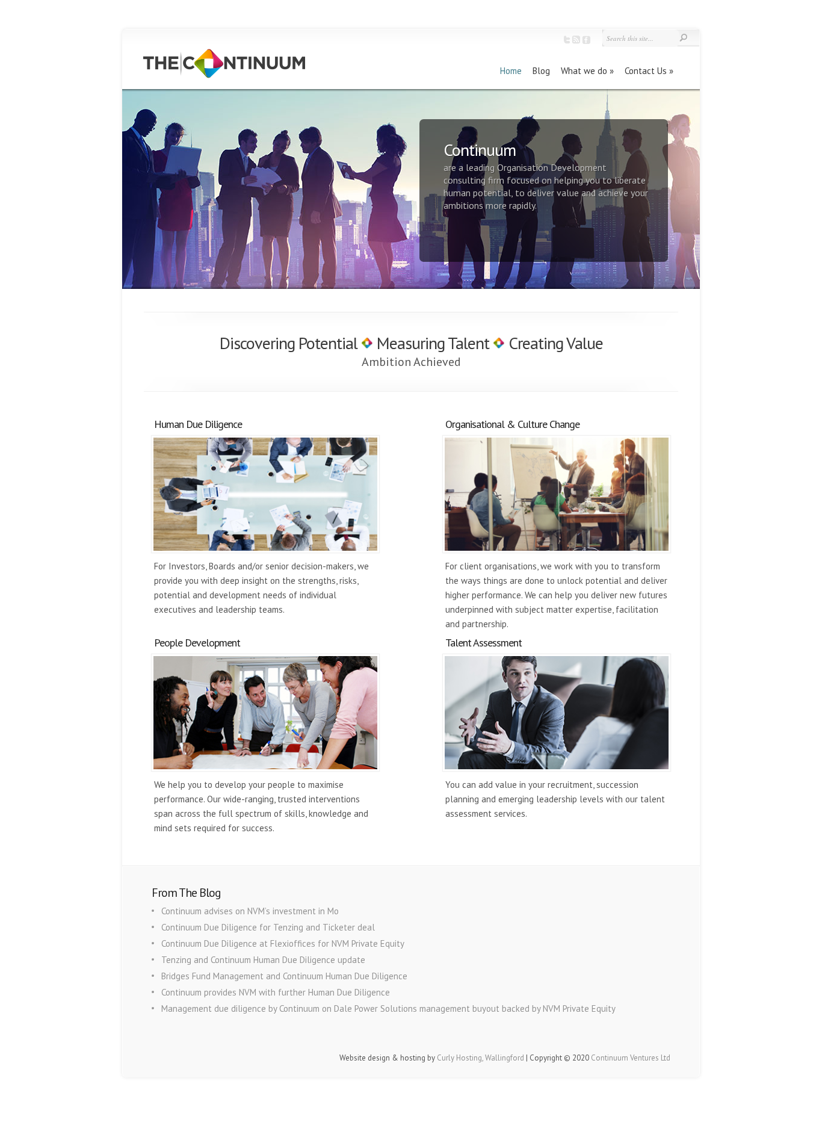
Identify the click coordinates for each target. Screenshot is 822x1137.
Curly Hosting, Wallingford (480, 1058)
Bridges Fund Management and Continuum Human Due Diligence (284, 976)
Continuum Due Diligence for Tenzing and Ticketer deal (268, 927)
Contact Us (646, 70)
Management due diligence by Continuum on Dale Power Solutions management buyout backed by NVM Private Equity (388, 1008)
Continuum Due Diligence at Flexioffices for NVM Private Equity (282, 943)
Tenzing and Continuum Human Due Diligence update (263, 959)
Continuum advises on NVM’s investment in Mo (250, 911)
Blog (541, 70)
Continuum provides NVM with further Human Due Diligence (275, 992)
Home (511, 70)
